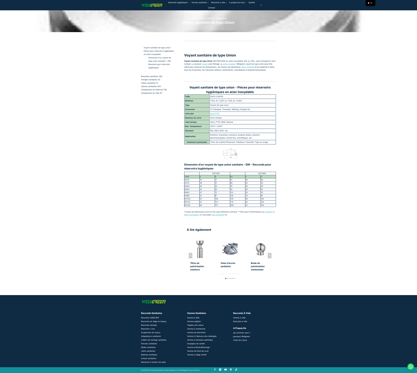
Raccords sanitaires (149, 76)
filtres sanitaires (248, 67)
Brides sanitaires (148, 347)
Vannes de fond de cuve (197, 351)
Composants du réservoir (216, 18)
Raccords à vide (240, 321)
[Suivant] (269, 255)
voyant (205, 64)
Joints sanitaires (148, 351)
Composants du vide (150, 93)
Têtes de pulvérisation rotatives (197, 266)
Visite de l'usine (240, 340)
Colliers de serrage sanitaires (153, 340)
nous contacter (217, 215)
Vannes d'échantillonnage (198, 347)
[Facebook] (215, 369)
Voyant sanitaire (197, 18)
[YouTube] (225, 369)
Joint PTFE (214, 114)
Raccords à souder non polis (153, 362)
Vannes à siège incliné (197, 355)
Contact (211, 8)
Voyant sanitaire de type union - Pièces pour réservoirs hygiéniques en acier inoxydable (159, 51)
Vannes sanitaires (149, 86)
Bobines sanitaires (149, 355)
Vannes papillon (194, 321)
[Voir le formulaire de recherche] (261, 5)
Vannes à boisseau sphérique (200, 340)
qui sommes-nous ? (241, 333)
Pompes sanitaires (149, 80)
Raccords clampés (149, 325)
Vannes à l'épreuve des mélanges (202, 336)
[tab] (225, 278)
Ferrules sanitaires (149, 344)
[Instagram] (220, 369)
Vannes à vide (239, 318)
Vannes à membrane (196, 329)
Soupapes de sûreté (196, 344)
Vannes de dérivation (196, 332)
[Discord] (230, 369)
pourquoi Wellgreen (241, 336)
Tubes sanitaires (148, 83)
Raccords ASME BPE (150, 318)
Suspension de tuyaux (150, 332)
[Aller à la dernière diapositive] (190, 255)
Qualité (252, 2)
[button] (410, 366)
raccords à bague (227, 64)
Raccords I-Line (148, 329)
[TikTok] (236, 369)
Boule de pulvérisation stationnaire (258, 266)
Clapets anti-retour (195, 325)
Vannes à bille (193, 318)
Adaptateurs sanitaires (151, 336)
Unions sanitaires (148, 358)
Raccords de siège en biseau (153, 321)
